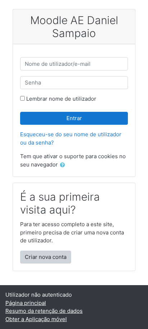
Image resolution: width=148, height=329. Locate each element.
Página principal (25, 303)
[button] (64, 165)
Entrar (74, 118)
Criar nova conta (45, 256)
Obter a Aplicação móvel (36, 319)
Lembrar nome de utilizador (61, 98)
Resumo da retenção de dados (44, 310)
